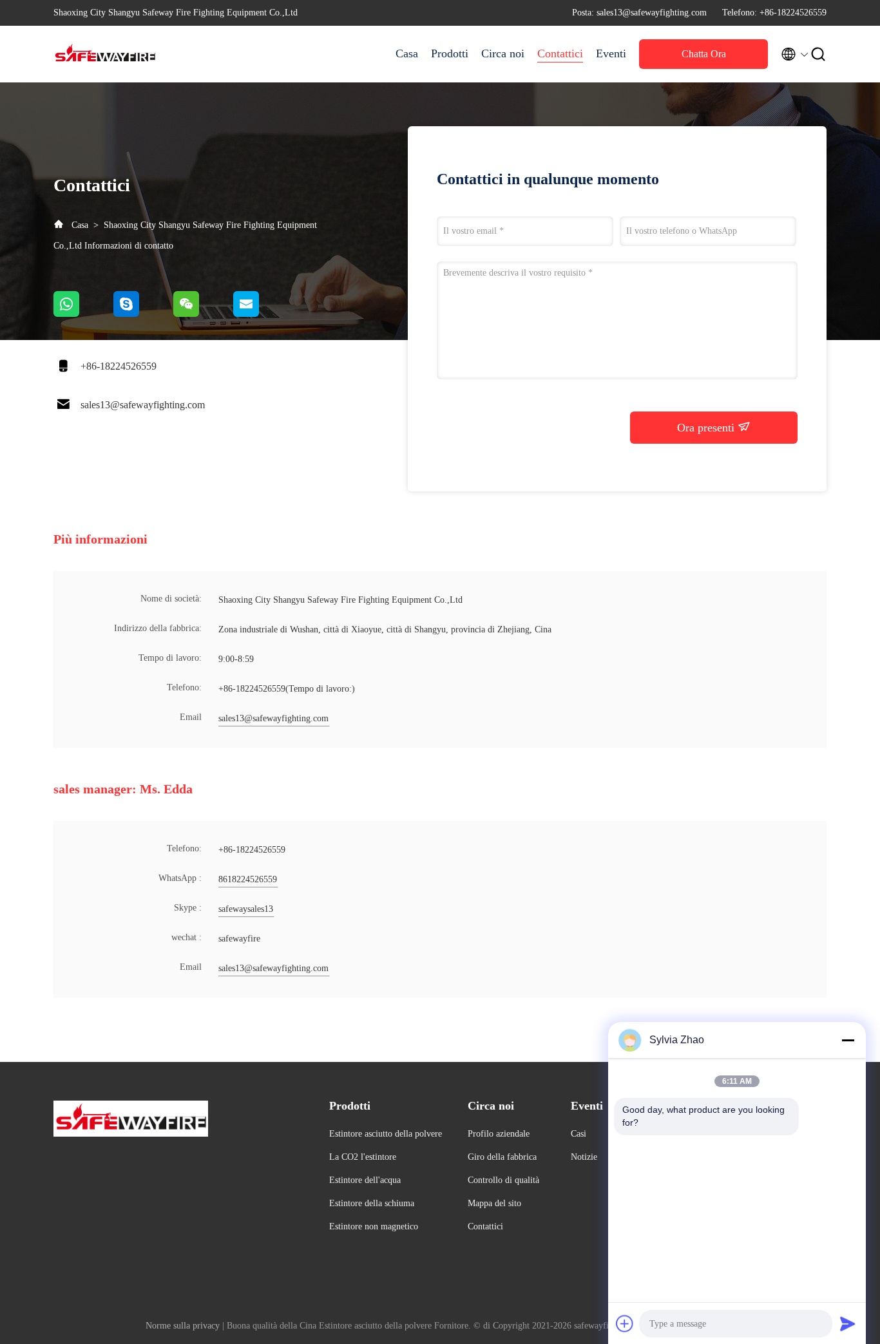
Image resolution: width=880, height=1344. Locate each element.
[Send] (847, 1323)
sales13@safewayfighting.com (143, 404)
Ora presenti (707, 427)
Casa (407, 53)
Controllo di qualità (503, 1180)
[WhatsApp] (83, 313)
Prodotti (449, 53)
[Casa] (105, 54)
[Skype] (143, 313)
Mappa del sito (494, 1203)
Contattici (560, 53)
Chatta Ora (704, 53)
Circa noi (502, 53)
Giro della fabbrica (502, 1157)
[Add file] (625, 1323)
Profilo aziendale (499, 1134)
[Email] (262, 313)
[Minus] (848, 1040)
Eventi (611, 53)
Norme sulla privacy (183, 1325)
